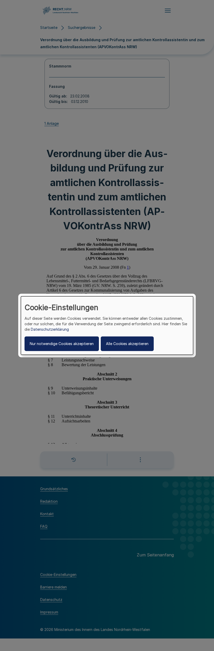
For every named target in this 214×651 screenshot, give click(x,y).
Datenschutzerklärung (50, 329)
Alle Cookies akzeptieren (127, 343)
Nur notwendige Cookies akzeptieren (62, 343)
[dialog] (107, 325)
